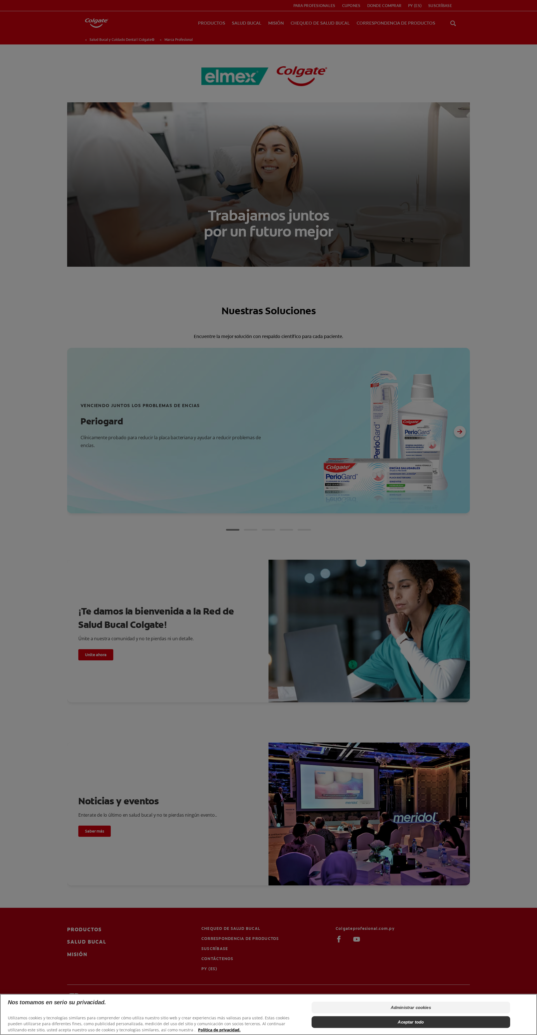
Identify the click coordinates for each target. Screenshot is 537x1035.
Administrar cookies (411, 1007)
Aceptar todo (411, 1022)
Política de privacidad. (219, 1029)
